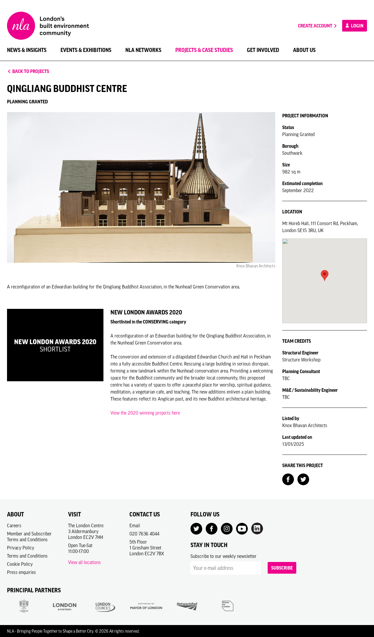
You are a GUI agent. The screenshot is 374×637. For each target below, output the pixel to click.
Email (134, 525)
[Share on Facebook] (288, 478)
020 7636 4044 (144, 533)
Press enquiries (21, 572)
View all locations (84, 562)
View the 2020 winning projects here (145, 412)
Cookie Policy (20, 564)
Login (356, 25)
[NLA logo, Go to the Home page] (48, 26)
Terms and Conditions (27, 555)
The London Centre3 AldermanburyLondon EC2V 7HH (85, 531)
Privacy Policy (20, 547)
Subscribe (282, 567)
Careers (14, 525)
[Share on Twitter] (303, 478)
